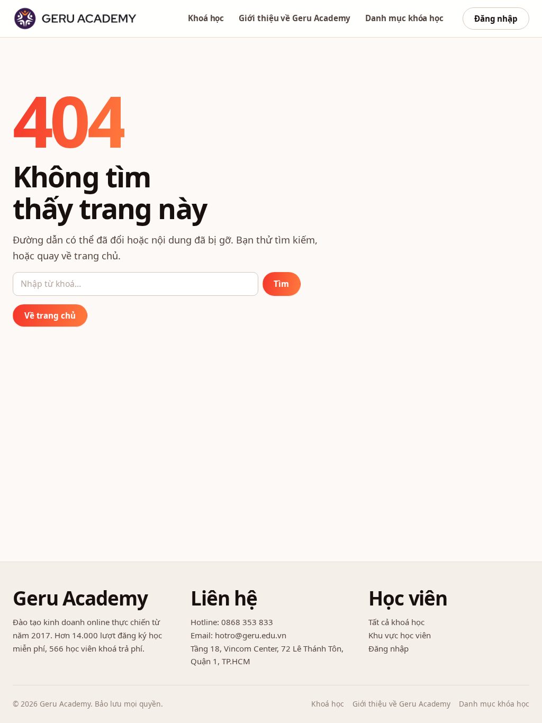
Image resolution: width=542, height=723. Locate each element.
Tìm (281, 283)
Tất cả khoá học (396, 622)
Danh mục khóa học (404, 18)
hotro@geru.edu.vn (250, 635)
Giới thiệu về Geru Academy (294, 18)
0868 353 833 (247, 622)
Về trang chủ (50, 315)
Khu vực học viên (399, 635)
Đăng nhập (496, 18)
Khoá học (206, 18)
